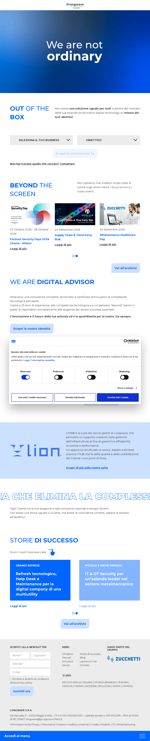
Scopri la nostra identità (31, 328)
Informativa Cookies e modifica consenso (65, 724)
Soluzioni (67, 661)
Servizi (66, 665)
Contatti (84, 665)
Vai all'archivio (126, 268)
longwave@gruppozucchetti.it (44, 719)
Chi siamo (67, 654)
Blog (82, 657)
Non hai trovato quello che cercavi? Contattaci (42, 163)
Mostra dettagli (125, 388)
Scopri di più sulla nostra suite (87, 467)
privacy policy (24, 682)
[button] (73, 256)
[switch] (58, 377)
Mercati (66, 657)
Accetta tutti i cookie (117, 397)
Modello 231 (108, 724)
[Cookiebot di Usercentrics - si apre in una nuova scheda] (126, 341)
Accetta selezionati (75, 397)
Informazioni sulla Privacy (25, 724)
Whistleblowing (126, 724)
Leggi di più (18, 248)
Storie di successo (90, 654)
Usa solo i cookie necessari (32, 397)
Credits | (95, 724)
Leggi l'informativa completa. (39, 360)
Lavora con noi (88, 661)
